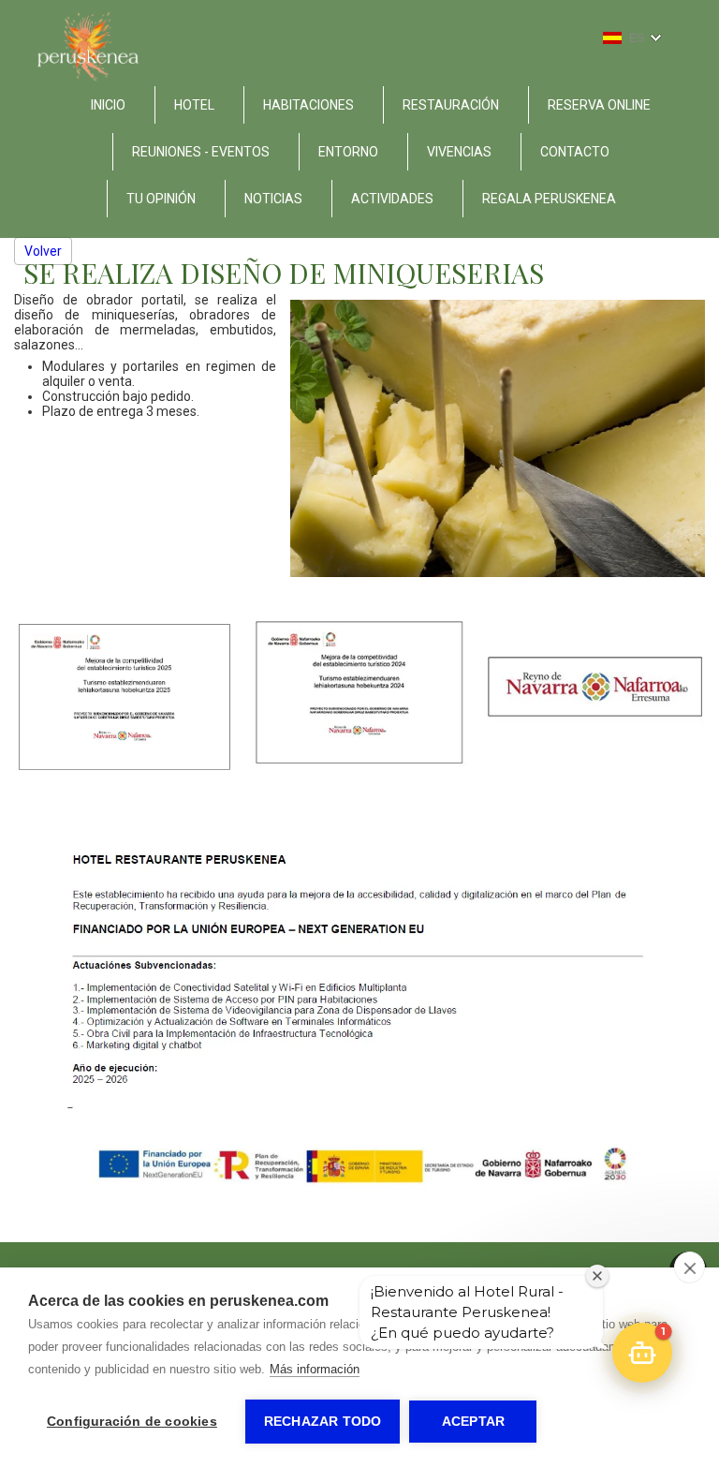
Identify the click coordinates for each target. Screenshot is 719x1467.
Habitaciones (308, 104)
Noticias (273, 198)
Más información (315, 1369)
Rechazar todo (323, 1422)
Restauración (451, 104)
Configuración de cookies (132, 1422)
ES (636, 38)
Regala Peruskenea (549, 198)
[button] (642, 1353)
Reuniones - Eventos (201, 151)
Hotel (194, 104)
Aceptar (473, 1422)
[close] (689, 1267)
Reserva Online (599, 104)
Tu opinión (161, 198)
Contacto (574, 151)
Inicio (108, 104)
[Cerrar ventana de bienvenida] (597, 1276)
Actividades (392, 198)
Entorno (348, 151)
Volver (43, 251)
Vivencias (459, 151)
